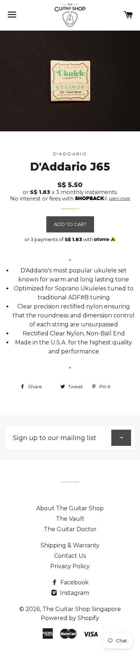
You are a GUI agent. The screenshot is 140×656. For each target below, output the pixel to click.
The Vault (70, 518)
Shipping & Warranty (70, 545)
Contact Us (70, 555)
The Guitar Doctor (70, 529)
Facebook (74, 582)
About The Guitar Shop (70, 508)
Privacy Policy (70, 566)
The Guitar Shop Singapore (81, 609)
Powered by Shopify (70, 618)
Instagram (74, 592)
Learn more (119, 198)
